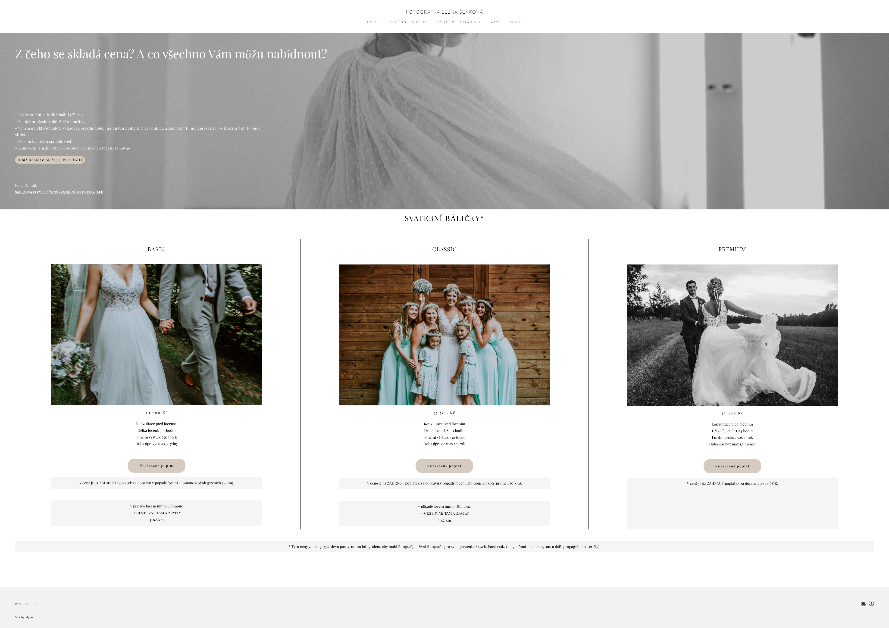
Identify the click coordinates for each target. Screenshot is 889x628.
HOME (373, 22)
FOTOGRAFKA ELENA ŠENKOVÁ (444, 11)
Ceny (496, 22)
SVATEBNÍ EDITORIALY (459, 22)
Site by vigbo (24, 617)
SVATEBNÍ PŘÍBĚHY (408, 22)
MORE (516, 22)
